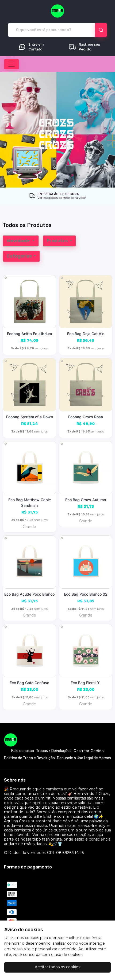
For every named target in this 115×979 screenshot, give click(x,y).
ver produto (29, 301)
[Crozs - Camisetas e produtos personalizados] (57, 11)
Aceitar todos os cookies (57, 967)
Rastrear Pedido (89, 751)
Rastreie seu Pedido (89, 46)
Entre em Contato (36, 46)
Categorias (20, 256)
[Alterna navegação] (11, 64)
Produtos (58, 240)
